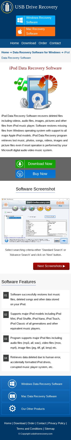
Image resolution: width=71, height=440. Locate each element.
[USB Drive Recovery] (7, 12)
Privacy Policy (56, 423)
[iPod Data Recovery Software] (35, 243)
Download (19, 423)
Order (31, 423)
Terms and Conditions (29, 428)
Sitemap (49, 428)
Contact (41, 423)
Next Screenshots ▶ (51, 266)
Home (7, 423)
